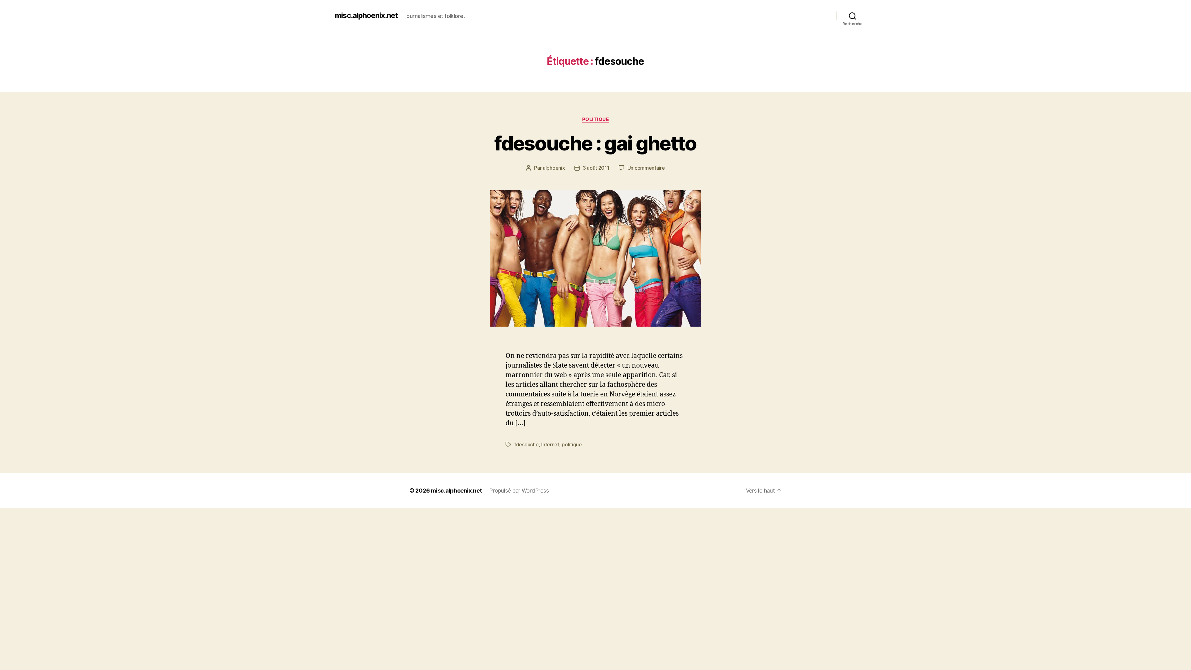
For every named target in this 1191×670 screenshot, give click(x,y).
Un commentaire (646, 168)
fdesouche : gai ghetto (595, 143)
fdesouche (526, 444)
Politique (595, 119)
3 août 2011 (596, 168)
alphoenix (554, 168)
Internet (550, 444)
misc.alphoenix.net (366, 15)
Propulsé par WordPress (519, 490)
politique (572, 444)
